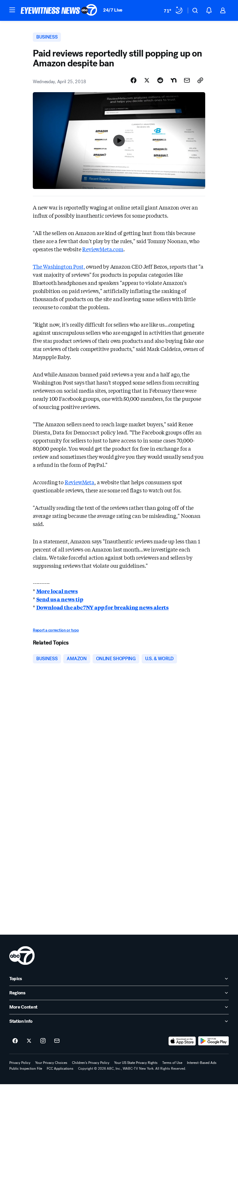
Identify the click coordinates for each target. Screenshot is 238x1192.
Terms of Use (172, 1062)
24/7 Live (112, 10)
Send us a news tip (59, 599)
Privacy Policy (19, 1062)
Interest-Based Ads (202, 1062)
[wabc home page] (22, 955)
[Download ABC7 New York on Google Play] (213, 1041)
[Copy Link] (200, 80)
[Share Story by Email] (187, 80)
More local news (57, 591)
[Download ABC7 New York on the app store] (182, 1041)
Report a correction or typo (56, 630)
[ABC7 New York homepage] (59, 10)
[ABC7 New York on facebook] (15, 1041)
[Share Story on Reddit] (160, 80)
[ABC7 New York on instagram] (43, 1041)
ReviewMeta (79, 482)
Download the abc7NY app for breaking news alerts (102, 607)
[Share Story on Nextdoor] (173, 80)
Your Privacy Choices (51, 1062)
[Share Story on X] (147, 80)
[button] (12, 10)
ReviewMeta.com (102, 249)
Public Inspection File (25, 1068)
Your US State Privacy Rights (136, 1062)
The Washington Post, (59, 266)
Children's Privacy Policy (90, 1062)
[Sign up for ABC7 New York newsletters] (57, 1041)
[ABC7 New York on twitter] (29, 1041)
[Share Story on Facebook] (133, 80)
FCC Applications (60, 1068)
